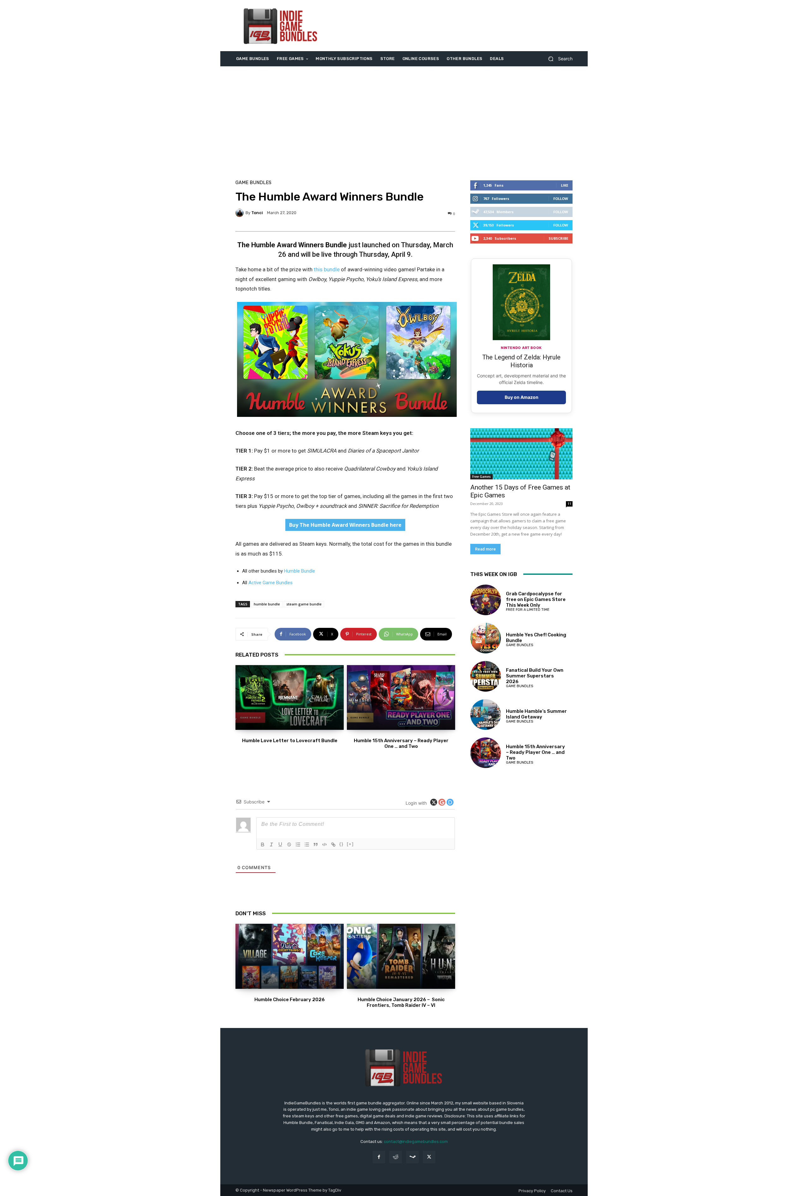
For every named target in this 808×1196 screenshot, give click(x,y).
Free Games (481, 476)
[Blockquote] (315, 844)
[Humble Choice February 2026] (289, 956)
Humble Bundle (299, 571)
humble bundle (267, 604)
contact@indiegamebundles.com (416, 1141)
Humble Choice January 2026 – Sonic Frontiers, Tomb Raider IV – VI (401, 1002)
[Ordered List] (298, 844)
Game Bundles (253, 182)
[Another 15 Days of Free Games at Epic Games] (521, 453)
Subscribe (558, 238)
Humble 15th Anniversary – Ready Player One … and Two (401, 743)
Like (564, 185)
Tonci (257, 213)
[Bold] (262, 844)
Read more (485, 549)
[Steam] (412, 1157)
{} (341, 844)
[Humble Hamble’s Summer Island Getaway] (485, 714)
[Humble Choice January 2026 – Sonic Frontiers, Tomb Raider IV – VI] (401, 956)
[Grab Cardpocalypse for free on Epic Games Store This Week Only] (485, 600)
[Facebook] (379, 1157)
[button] (558, 58)
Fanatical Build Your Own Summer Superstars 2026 (534, 675)
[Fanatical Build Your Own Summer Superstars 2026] (485, 676)
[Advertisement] (457, 25)
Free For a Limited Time (528, 609)
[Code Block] (324, 844)
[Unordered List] (306, 844)
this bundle (327, 269)
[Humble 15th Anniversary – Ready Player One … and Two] (401, 697)
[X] (429, 1157)
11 (569, 504)
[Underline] (280, 844)
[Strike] (289, 844)
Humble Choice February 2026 (289, 999)
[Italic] (271, 844)
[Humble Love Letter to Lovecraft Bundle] (289, 697)
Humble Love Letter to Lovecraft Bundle (289, 740)
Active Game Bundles (270, 583)
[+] (350, 844)
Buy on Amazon (521, 397)
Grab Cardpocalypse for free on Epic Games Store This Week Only (536, 599)
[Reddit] (395, 1157)
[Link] (333, 844)
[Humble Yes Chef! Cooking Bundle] (485, 638)
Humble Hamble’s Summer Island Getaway (536, 714)
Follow (560, 198)
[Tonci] (240, 213)
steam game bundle (304, 604)
